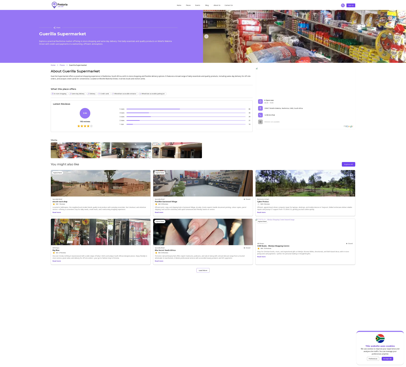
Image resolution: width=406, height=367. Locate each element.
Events (197, 5)
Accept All (387, 359)
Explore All (348, 164)
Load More (203, 270)
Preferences (373, 359)
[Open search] (343, 5)
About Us (217, 5)
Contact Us (229, 5)
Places (188, 5)
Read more (57, 212)
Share (58, 28)
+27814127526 (269, 115)
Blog (207, 5)
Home (179, 5)
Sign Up (351, 5)
